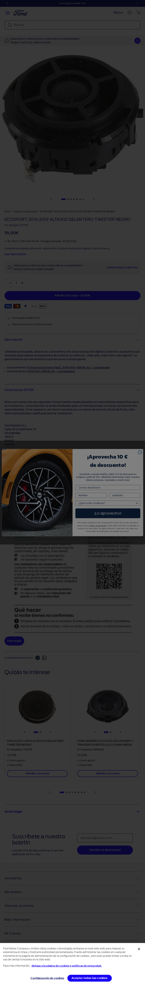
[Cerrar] (139, 949)
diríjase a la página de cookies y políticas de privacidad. (67, 966)
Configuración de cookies (47, 978)
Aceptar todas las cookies (90, 978)
